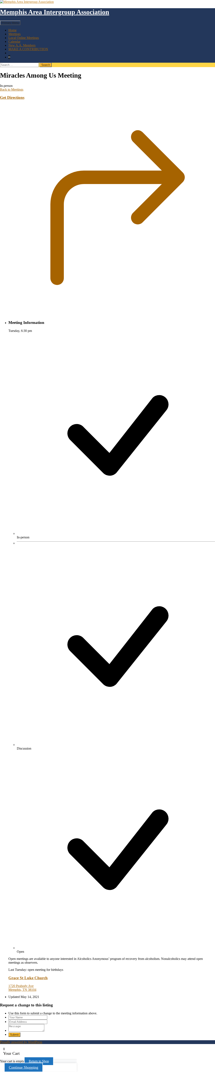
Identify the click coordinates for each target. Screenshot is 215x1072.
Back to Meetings (11, 89)
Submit (14, 1034)
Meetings (14, 34)
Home (12, 30)
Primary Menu (10, 22)
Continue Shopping (23, 1067)
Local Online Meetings (23, 38)
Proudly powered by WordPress (21, 1042)
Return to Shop (39, 1061)
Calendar (14, 41)
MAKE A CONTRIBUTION (28, 49)
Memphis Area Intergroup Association (54, 12)
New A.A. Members (21, 45)
